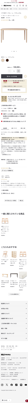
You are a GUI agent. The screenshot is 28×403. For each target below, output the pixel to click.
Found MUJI (3, 364)
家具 (11, 8)
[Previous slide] (11, 51)
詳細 (15, 108)
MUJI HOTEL (17, 364)
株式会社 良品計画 (14, 374)
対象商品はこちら (6, 154)
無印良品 (3, 346)
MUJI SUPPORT (23, 358)
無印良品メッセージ (19, 372)
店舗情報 (3, 358)
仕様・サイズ (14, 128)
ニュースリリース (4, 372)
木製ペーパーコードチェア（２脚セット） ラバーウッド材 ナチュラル (5, 230)
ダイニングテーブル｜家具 (6, 349)
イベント (8, 358)
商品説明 (5, 128)
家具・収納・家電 (4, 8)
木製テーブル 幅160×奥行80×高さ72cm (5, 282)
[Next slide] (16, 51)
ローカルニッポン (14, 358)
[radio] (2, 60)
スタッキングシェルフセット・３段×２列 (13, 261)
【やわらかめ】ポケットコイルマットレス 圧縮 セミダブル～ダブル (22, 284)
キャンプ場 (18, 362)
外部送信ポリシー (15, 379)
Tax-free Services (12, 369)
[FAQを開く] (23, 5)
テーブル (15, 8)
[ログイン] (17, 5)
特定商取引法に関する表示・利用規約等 (9, 376)
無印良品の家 (3, 362)
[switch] (25, 17)
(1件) (13, 20)
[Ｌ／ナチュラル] (2, 60)
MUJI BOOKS (10, 364)
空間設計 (3, 359)
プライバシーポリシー (5, 379)
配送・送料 (23, 128)
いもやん (7, 175)
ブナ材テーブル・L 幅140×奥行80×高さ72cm (14, 282)
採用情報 (11, 372)
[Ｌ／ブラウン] (7, 60)
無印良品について (4, 374)
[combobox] (6, 400)
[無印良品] (5, 354)
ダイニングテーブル (23, 8)
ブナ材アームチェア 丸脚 (4, 260)
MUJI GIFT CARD (22, 367)
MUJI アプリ (3, 367)
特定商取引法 (23, 379)
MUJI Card (15, 367)
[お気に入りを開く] (20, 5)
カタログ (9, 367)
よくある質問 (9, 359)
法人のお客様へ (4, 369)
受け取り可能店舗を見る (12, 163)
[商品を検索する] (14, 5)
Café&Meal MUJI (11, 362)
